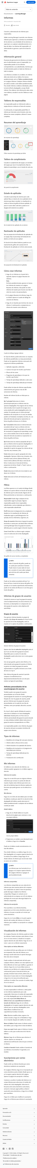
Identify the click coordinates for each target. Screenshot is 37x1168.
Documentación (8, 14)
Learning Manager (20, 14)
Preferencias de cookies (9, 1158)
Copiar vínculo (16, 25)
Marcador (8, 25)
